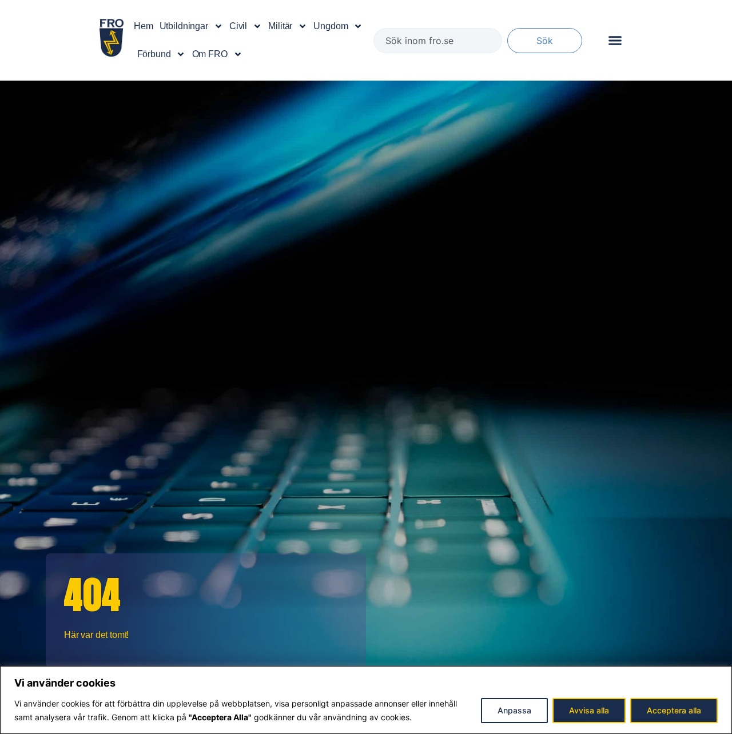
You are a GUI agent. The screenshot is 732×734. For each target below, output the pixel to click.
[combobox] (437, 40)
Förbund (154, 54)
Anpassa (514, 710)
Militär (280, 26)
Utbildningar (184, 26)
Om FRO (210, 54)
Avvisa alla (589, 710)
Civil (238, 26)
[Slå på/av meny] (615, 40)
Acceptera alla (674, 710)
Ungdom (330, 26)
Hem (143, 26)
